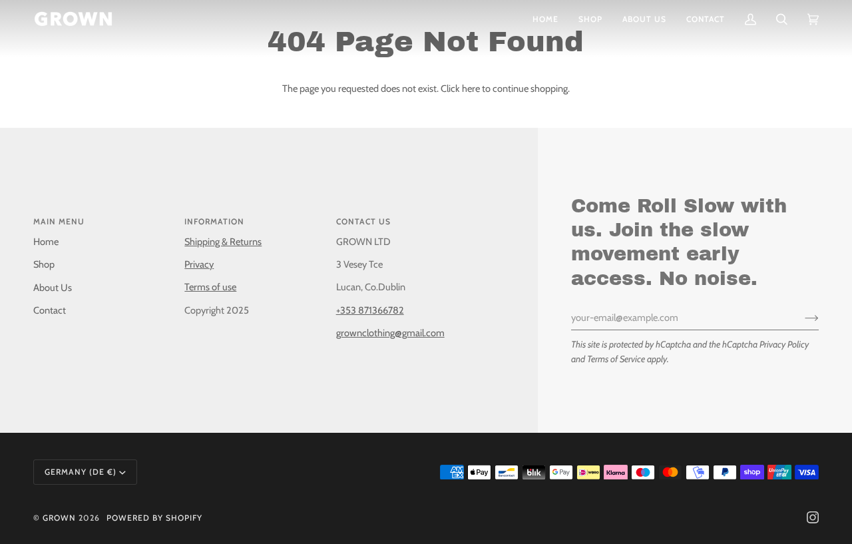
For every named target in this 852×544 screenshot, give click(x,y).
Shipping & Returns (223, 242)
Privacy (199, 264)
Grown (59, 518)
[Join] (801, 317)
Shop (44, 264)
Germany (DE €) (80, 472)
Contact (49, 310)
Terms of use (210, 287)
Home (46, 242)
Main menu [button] (59, 221)
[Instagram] (813, 517)
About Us (52, 288)
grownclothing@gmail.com (390, 333)
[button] (590, 19)
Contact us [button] (363, 221)
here (471, 89)
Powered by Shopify (154, 518)
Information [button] (214, 221)
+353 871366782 (370, 310)
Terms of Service (616, 359)
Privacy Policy (784, 344)
